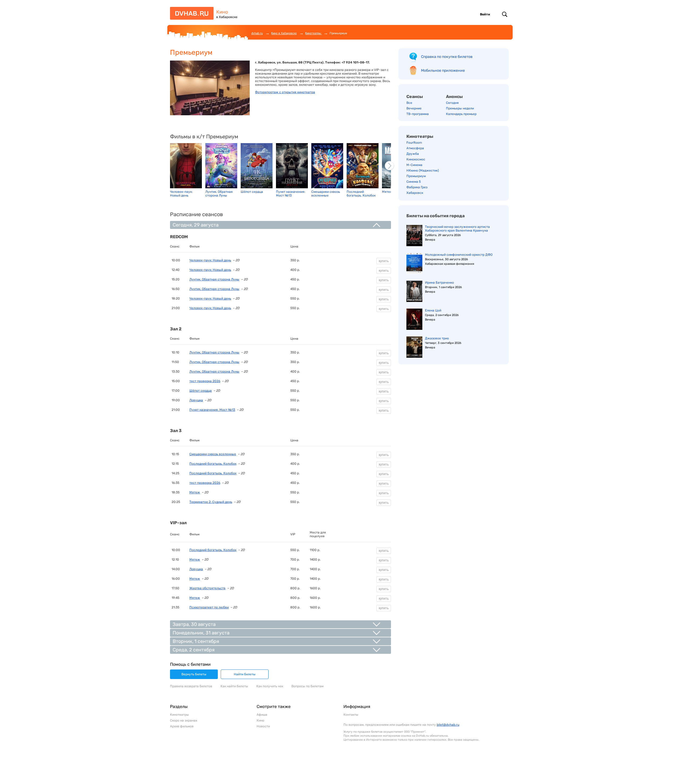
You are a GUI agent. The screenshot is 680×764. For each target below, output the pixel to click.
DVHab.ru (190, 15)
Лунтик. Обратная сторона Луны (214, 279)
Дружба (412, 154)
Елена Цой (433, 310)
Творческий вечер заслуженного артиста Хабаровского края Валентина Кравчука (457, 228)
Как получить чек (269, 686)
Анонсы (454, 96)
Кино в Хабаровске (284, 33)
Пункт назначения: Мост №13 (212, 410)
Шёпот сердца (200, 390)
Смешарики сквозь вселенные (212, 454)
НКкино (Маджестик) (422, 170)
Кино (222, 12)
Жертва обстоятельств (207, 588)
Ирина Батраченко (439, 282)
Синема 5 (413, 181)
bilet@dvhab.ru (448, 725)
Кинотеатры (313, 33)
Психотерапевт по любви (209, 607)
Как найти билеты (234, 686)
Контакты (350, 714)
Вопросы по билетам (307, 686)
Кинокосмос (415, 159)
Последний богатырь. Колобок (212, 464)
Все (409, 103)
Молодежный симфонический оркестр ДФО (458, 255)
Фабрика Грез (416, 187)
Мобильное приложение (443, 70)
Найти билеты (245, 674)
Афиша (262, 714)
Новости (263, 726)
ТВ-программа (417, 114)
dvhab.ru (257, 33)
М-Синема (414, 165)
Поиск (505, 14)
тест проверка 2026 (204, 381)
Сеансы (414, 96)
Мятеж (194, 492)
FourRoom (414, 142)
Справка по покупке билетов (447, 56)
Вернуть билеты (193, 674)
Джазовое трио (437, 338)
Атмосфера (415, 148)
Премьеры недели (460, 108)
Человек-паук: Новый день (210, 260)
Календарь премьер (461, 114)
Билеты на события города (435, 215)
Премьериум (416, 176)
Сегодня (452, 103)
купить (384, 261)
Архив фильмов (182, 726)
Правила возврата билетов (191, 686)
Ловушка (196, 400)
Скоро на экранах (183, 720)
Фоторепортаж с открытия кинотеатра (285, 92)
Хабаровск (414, 193)
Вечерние (414, 108)
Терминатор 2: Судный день (210, 502)
